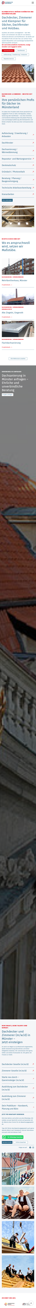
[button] (32, 3)
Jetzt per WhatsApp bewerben (13, 1114)
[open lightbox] (18, 1203)
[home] (7, 2)
